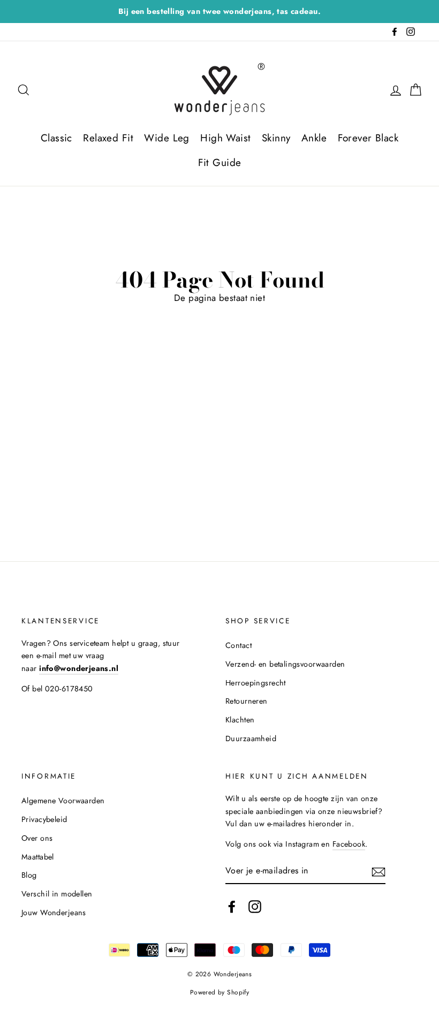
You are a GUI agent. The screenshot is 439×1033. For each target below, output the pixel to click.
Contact (238, 645)
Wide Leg (166, 138)
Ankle (314, 138)
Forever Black (368, 138)
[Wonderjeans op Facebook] (231, 907)
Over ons (36, 838)
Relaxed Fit (108, 138)
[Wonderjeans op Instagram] (254, 907)
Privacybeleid (44, 819)
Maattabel (37, 856)
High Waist (225, 138)
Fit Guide (219, 162)
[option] (219, 11)
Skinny (276, 138)
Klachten (239, 719)
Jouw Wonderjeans (53, 912)
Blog (29, 875)
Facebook (348, 844)
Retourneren (246, 701)
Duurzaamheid (250, 738)
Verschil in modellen (57, 893)
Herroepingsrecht (255, 682)
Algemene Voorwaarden (63, 800)
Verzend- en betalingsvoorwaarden (285, 664)
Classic (56, 138)
